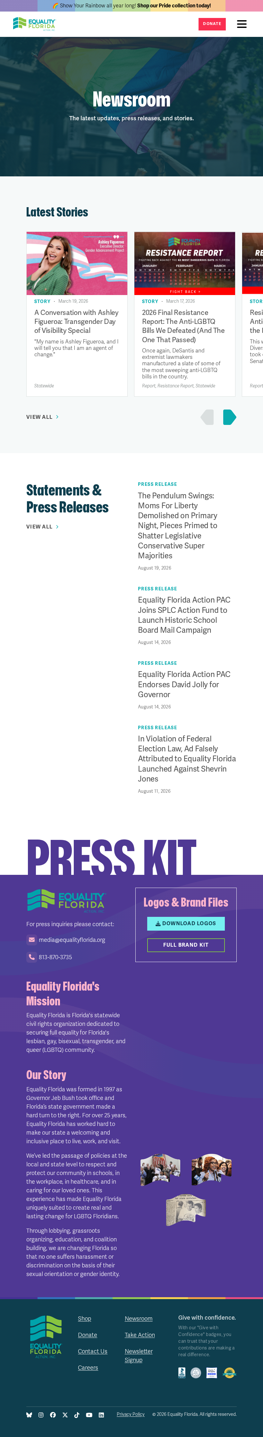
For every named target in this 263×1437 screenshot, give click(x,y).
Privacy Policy (131, 1414)
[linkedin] (101, 1415)
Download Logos (189, 923)
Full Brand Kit (186, 945)
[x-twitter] (65, 1415)
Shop (84, 1318)
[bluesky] (29, 1415)
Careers (88, 1367)
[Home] (36, 24)
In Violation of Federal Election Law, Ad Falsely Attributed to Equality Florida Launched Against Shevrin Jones (187, 759)
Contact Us (92, 1351)
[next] (228, 417)
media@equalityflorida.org (72, 939)
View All (39, 417)
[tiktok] (77, 1415)
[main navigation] (243, 24)
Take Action (140, 1335)
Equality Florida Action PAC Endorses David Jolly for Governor (184, 684)
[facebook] (53, 1415)
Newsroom (139, 1318)
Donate (212, 23)
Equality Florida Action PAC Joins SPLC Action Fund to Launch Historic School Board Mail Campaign (184, 615)
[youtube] (89, 1415)
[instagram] (41, 1415)
